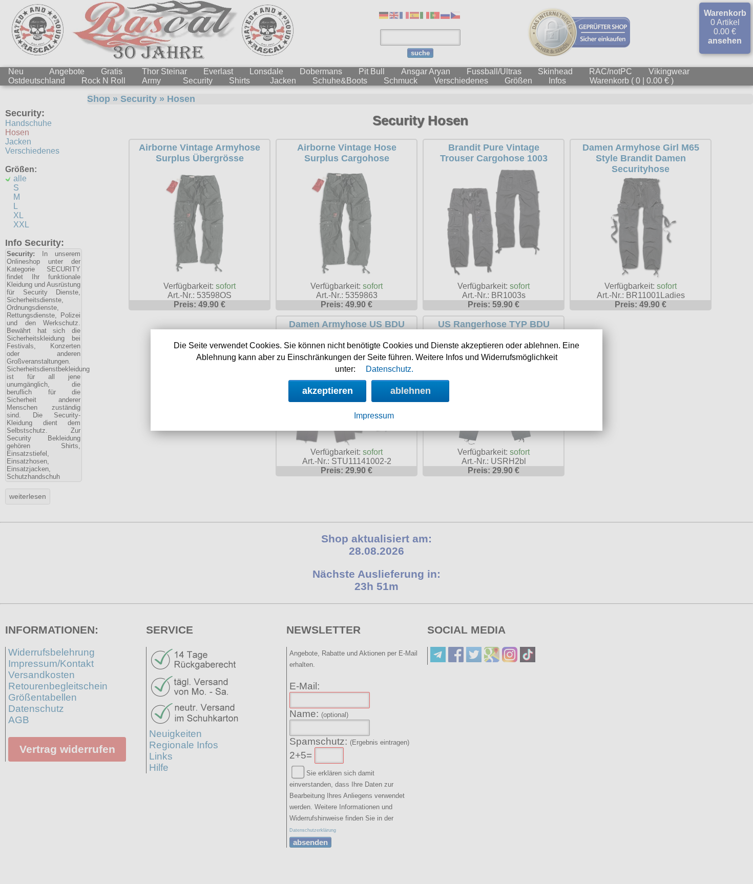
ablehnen (410, 391)
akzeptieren (327, 391)
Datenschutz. (389, 369)
